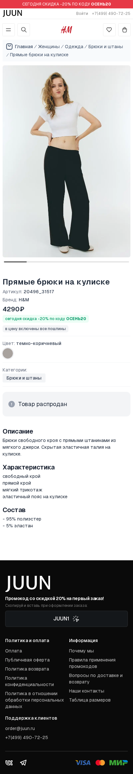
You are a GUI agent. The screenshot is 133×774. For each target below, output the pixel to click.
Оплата (13, 650)
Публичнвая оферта (27, 659)
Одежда (74, 46)
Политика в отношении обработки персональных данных (34, 700)
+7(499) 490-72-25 (111, 13)
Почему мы (81, 650)
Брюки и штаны (105, 46)
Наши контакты (86, 690)
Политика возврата (27, 669)
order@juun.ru (20, 728)
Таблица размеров (90, 700)
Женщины (49, 46)
